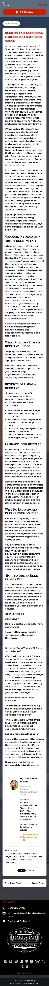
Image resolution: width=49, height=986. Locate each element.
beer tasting (35, 857)
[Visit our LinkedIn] (21, 961)
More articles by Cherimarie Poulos (28, 827)
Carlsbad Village (14, 165)
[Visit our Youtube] (27, 966)
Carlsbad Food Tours (17, 176)
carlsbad (11, 860)
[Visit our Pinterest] (26, 961)
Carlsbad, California (20, 921)
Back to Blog (11, 23)
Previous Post (13, 883)
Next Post (38, 883)
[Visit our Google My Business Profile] (10, 961)
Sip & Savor (12, 619)
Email (31, 870)
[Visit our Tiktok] (31, 961)
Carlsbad (17, 188)
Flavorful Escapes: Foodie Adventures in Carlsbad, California (20, 635)
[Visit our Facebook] (5, 961)
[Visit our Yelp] (23, 966)
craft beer (25, 860)
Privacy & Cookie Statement (24, 983)
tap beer (10, 863)
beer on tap (19, 857)
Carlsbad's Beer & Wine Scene (21, 854)
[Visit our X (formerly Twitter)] (43, 961)
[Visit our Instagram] (16, 961)
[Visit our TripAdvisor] (37, 961)
